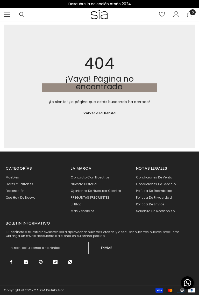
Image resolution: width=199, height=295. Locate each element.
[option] (99, 4)
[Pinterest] (40, 261)
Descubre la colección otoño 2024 (99, 3)
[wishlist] (162, 14)
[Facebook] (11, 261)
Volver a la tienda (99, 113)
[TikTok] (55, 261)
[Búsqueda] (22, 14)
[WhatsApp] (70, 261)
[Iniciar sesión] (176, 14)
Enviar (107, 248)
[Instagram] (25, 261)
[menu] (7, 14)
